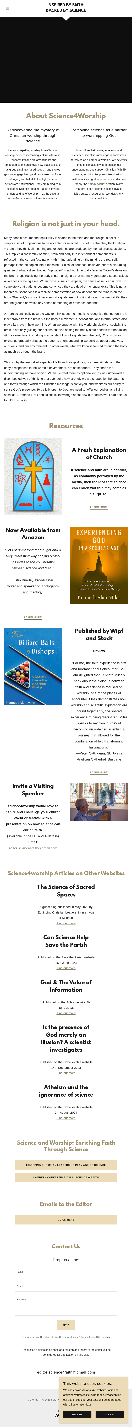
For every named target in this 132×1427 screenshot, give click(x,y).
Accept (109, 1414)
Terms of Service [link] (96, 1337)
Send (66, 1325)
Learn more (99, 507)
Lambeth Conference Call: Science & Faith (66, 1177)
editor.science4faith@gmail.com (33, 848)
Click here (66, 1219)
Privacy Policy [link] (77, 1337)
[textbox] (66, 1272)
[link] (66, 10)
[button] (13, 8)
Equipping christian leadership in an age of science (66, 1165)
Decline (77, 1414)
